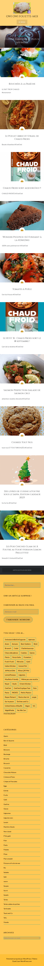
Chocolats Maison (10, 772)
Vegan (27, 706)
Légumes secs (8, 818)
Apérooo (31, 640)
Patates (6, 850)
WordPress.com (26, 961)
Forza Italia (16, 657)
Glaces (6, 809)
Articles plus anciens (22, 570)
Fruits (6, 795)
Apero (6, 736)
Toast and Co (8, 913)
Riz (5, 868)
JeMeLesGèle (10, 670)
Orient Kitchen (25, 684)
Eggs (5, 786)
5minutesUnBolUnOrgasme (15, 640)
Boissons (7, 750)
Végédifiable (9, 710)
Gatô (28, 662)
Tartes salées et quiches (12, 904)
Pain (35, 688)
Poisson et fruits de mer (12, 863)
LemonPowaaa (10, 675)
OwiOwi (8, 688)
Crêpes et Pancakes (10, 781)
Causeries (7, 768)
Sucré (6, 890)
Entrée (6, 791)
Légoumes (7, 813)
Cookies (24, 653)
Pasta (7, 693)
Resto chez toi (24, 697)
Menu (23, 22)
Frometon (27, 657)
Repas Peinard (10, 697)
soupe (34, 697)
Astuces (15, 644)
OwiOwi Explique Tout (22, 688)
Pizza (5, 854)
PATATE (15, 693)
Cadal (16, 648)
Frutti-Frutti (9, 662)
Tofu (5, 918)
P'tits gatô (7, 836)
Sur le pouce (9, 701)
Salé (5, 877)
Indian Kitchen (10, 666)
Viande (6, 922)
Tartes (6, 900)
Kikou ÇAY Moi (23, 670)
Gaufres (6, 804)
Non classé (7, 831)
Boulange (7, 754)
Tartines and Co (22, 701)
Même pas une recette (29, 679)
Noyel (7, 684)
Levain (6, 822)
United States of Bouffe (13, 706)
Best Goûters (26, 644)
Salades (6, 872)
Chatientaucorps (27, 648)
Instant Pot (23, 666)
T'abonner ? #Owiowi (18, 619)
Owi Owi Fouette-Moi (22, 16)
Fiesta (7, 657)
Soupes (6, 886)
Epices (32, 653)
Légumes (22, 675)
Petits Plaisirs (26, 693)
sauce (6, 881)
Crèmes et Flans (9, 777)
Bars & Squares (9, 741)
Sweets (6, 895)
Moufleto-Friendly (11, 679)
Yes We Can (21, 710)
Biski (35, 644)
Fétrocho (20, 662)
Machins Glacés (9, 827)
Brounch (8, 648)
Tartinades (7, 909)
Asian (7, 644)
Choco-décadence (11, 653)
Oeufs (14, 684)
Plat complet (8, 859)
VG (34, 706)
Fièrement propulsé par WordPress (18, 959)
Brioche (6, 759)
